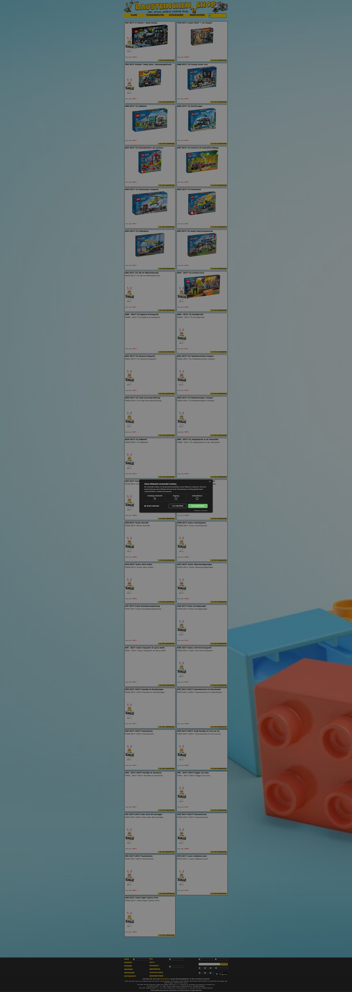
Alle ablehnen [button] (177, 506)
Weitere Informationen (164, 491)
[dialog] (176, 496)
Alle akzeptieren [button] (198, 506)
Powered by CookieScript (201, 510)
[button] (151, 506)
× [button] (209, 481)
